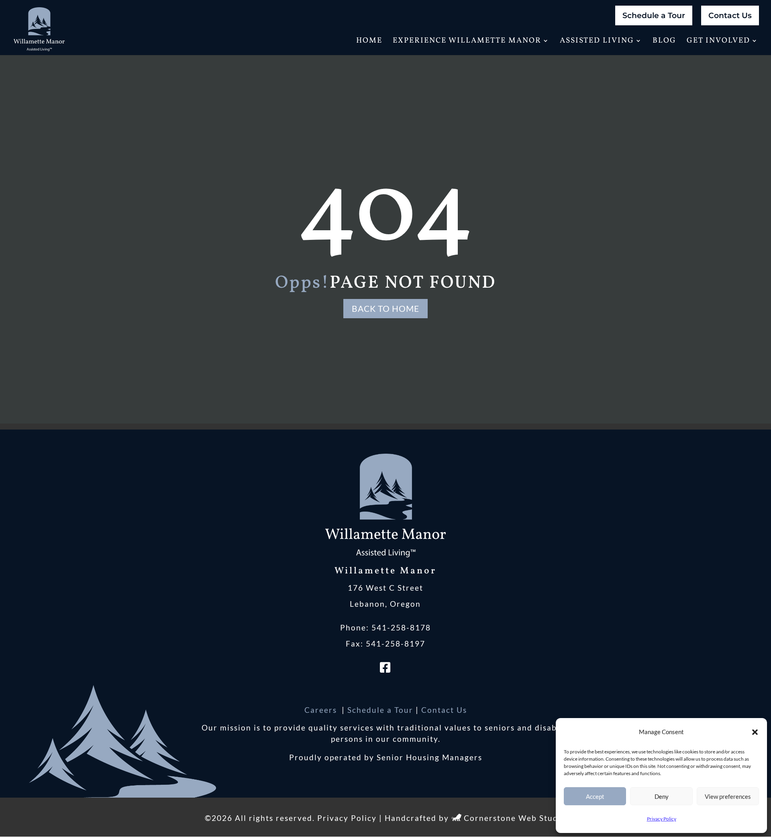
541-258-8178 (401, 627)
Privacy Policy (661, 819)
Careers (321, 709)
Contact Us (730, 15)
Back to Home (385, 308)
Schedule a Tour (653, 15)
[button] (755, 732)
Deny (662, 796)
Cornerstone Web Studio (515, 818)
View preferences (728, 796)
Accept (595, 796)
